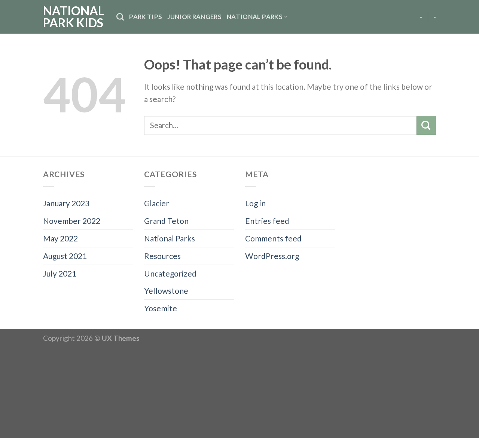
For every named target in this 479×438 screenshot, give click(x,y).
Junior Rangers (194, 17)
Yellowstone (166, 290)
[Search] (120, 17)
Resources (162, 255)
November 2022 (71, 220)
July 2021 (59, 273)
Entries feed (267, 220)
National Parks (255, 17)
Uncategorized (170, 273)
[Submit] (426, 125)
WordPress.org (272, 255)
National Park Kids (73, 17)
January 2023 (66, 203)
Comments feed (273, 238)
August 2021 (65, 255)
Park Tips (145, 17)
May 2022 (60, 238)
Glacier (156, 203)
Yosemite (160, 308)
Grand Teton (166, 220)
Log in (255, 203)
